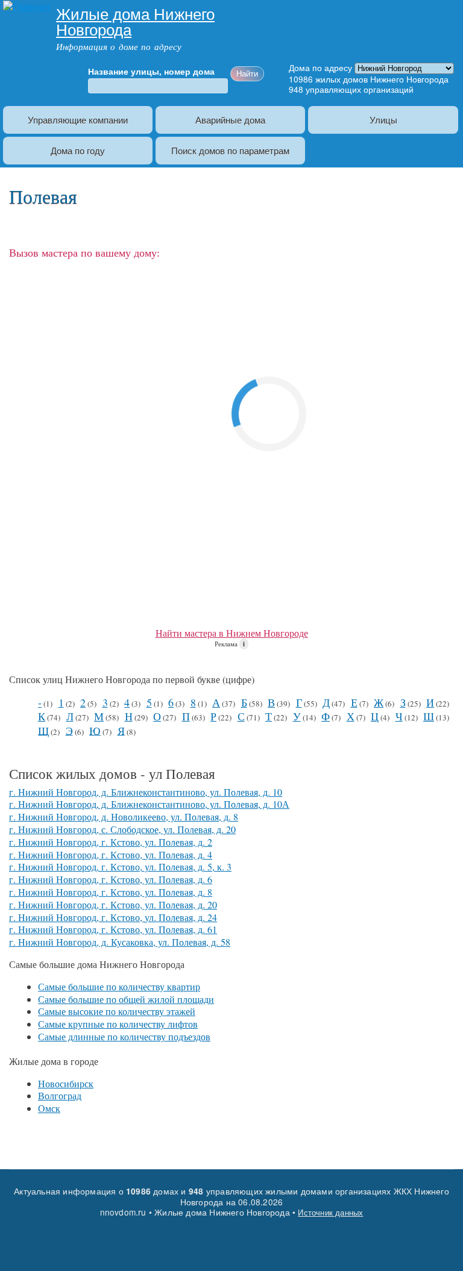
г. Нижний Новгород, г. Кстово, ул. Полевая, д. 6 (110, 879)
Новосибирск (65, 1083)
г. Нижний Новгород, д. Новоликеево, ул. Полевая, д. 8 (123, 816)
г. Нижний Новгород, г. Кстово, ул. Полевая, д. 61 (113, 929)
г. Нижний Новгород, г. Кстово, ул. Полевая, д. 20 (113, 904)
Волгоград (59, 1095)
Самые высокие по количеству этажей (116, 1011)
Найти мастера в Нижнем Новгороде (232, 632)
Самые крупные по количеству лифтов (118, 1023)
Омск (49, 1108)
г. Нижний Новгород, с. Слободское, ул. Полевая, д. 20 (122, 829)
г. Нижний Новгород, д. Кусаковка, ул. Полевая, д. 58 (119, 941)
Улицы (383, 119)
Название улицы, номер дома (151, 71)
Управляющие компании (78, 119)
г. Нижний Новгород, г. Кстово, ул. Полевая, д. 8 (110, 891)
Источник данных (330, 1212)
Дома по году (78, 150)
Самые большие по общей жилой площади (126, 999)
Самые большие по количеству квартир (119, 986)
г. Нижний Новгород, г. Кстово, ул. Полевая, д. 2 (110, 841)
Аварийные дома (230, 119)
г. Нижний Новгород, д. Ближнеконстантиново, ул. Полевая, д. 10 (145, 791)
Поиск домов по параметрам (230, 150)
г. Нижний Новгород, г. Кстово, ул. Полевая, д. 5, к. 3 (120, 866)
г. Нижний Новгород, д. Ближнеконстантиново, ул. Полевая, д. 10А (149, 804)
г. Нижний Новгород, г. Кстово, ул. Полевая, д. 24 (113, 917)
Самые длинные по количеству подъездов (124, 1036)
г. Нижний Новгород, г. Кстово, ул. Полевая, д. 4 (110, 854)
